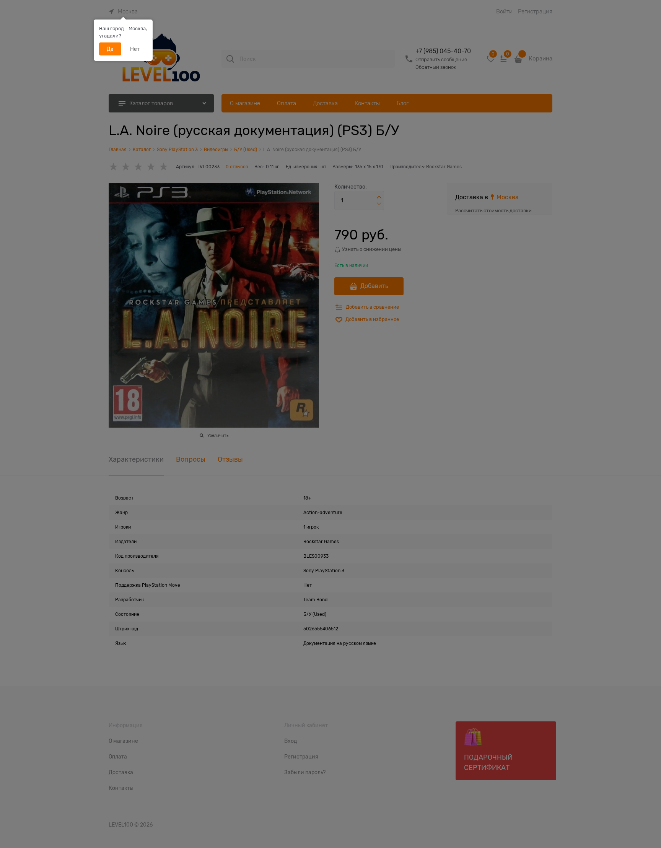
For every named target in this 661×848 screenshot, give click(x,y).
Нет (135, 49)
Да (110, 49)
